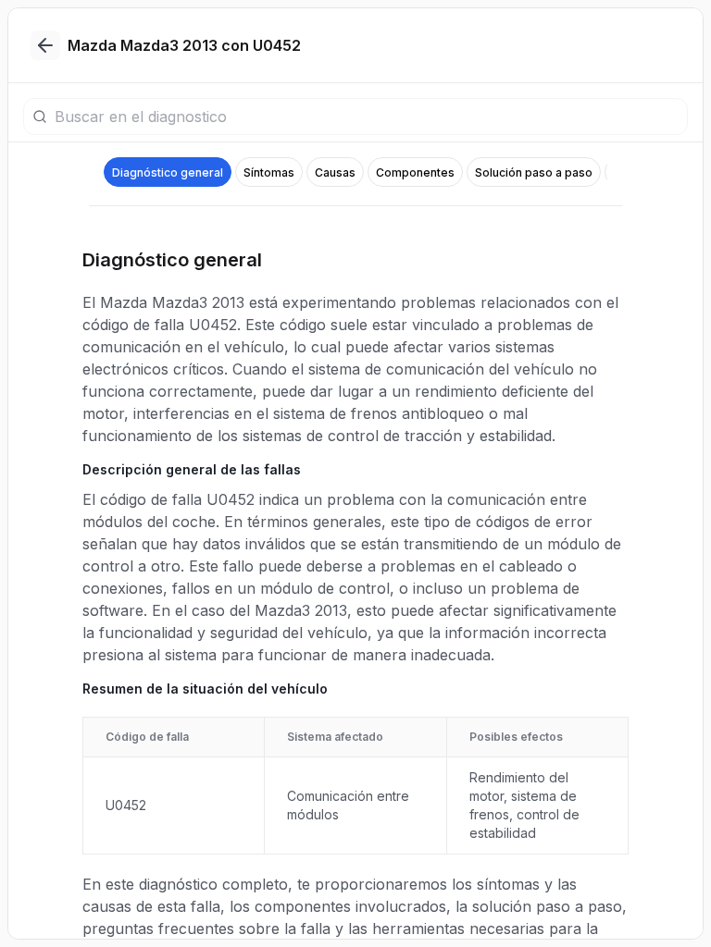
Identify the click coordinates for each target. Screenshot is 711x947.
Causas (335, 172)
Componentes (415, 172)
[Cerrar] (45, 45)
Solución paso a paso (533, 172)
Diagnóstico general (167, 172)
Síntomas (268, 172)
